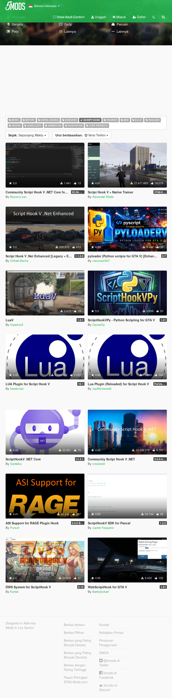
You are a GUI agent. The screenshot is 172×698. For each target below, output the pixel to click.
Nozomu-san (18, 197)
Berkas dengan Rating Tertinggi (75, 667)
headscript (17, 388)
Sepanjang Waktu (26, 135)
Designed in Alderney (21, 623)
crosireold (98, 464)
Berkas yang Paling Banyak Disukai (77, 642)
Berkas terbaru (74, 624)
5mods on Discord (108, 687)
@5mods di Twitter (109, 662)
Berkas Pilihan (74, 632)
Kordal (14, 591)
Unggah (100, 17)
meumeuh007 (101, 260)
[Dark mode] (154, 16)
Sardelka (16, 464)
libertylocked (100, 591)
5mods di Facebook (107, 675)
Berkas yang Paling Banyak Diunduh (77, 654)
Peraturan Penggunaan (108, 642)
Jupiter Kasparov (103, 527)
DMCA (103, 652)
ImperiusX (16, 324)
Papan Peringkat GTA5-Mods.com (76, 679)
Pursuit (14, 527)
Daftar (141, 17)
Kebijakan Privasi (111, 632)
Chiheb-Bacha (19, 260)
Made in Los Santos (20, 627)
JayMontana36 (101, 388)
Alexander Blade (103, 197)
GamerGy (98, 324)
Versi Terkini (80, 135)
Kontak (104, 624)
